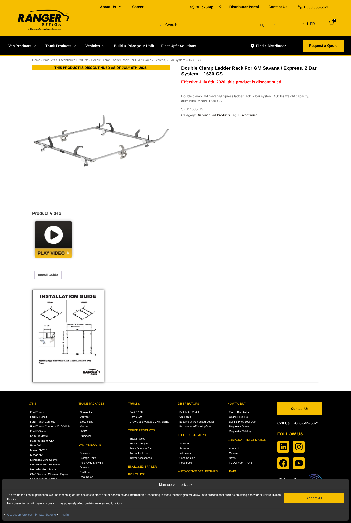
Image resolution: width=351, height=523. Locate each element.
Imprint (65, 514)
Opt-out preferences (20, 514)
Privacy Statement (46, 514)
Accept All (314, 498)
